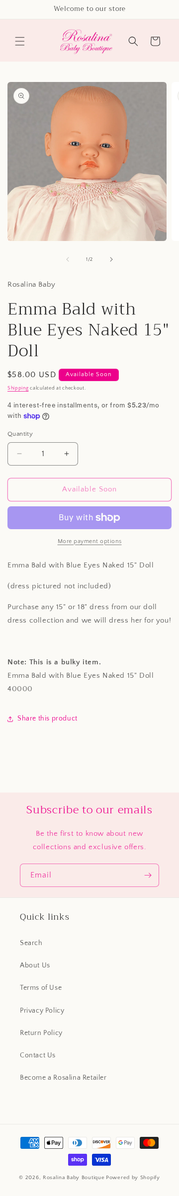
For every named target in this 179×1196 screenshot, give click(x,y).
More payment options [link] (90, 541)
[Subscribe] (148, 875)
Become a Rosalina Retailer (63, 1078)
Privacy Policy (42, 1011)
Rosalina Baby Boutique (73, 1178)
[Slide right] (111, 259)
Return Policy (41, 1033)
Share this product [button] (47, 718)
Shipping (18, 388)
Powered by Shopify (133, 1178)
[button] (20, 41)
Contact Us (38, 1055)
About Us (35, 965)
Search (31, 943)
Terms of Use (41, 988)
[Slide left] (68, 259)
